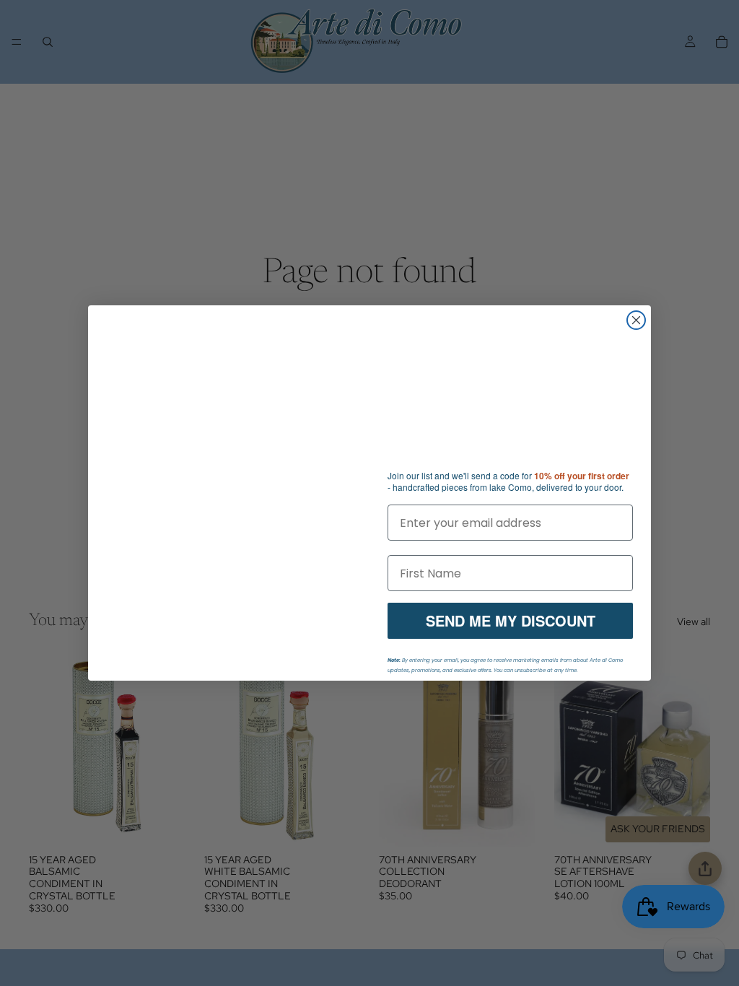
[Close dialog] (636, 320)
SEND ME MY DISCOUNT (510, 620)
